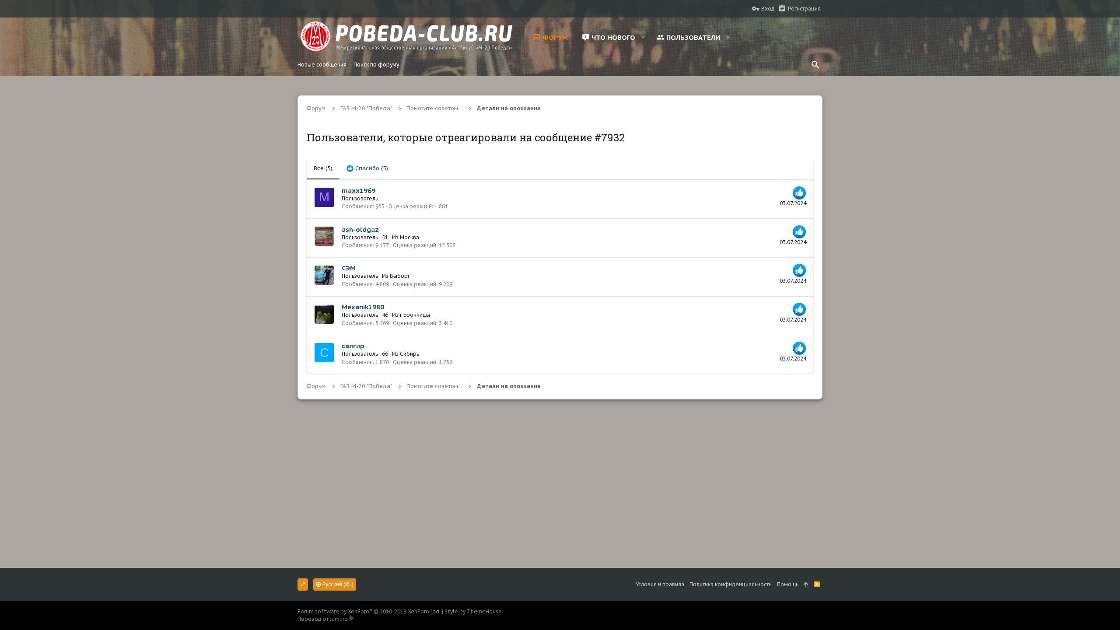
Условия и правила (660, 584)
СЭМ (349, 268)
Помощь (787, 584)
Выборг (400, 276)
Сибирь (409, 353)
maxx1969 (358, 190)
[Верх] (806, 584)
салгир (353, 346)
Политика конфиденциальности (731, 584)
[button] (643, 37)
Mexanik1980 (363, 307)
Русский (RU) (337, 584)
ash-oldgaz (360, 229)
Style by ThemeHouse (473, 611)
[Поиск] (815, 65)
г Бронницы (415, 315)
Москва (409, 237)
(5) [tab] (323, 168)
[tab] (367, 168)
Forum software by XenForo (369, 611)
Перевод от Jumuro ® (325, 619)
